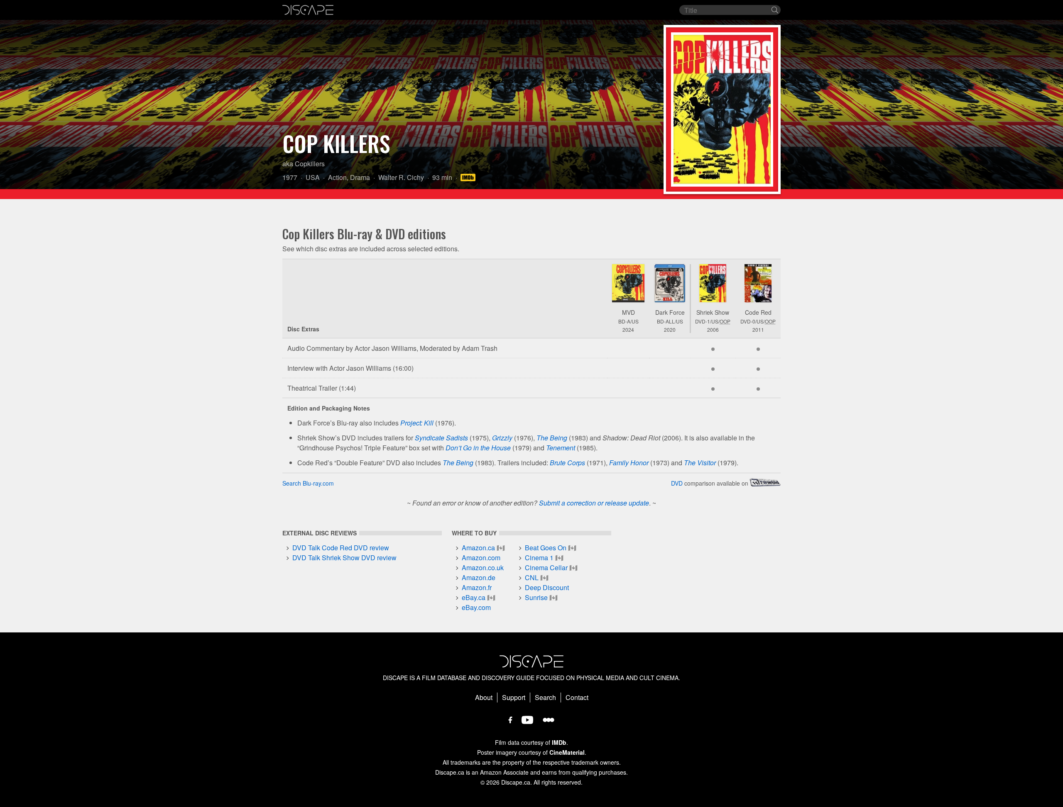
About (483, 697)
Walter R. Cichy (401, 177)
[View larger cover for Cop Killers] (628, 283)
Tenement (560, 447)
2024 (628, 329)
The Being (551, 437)
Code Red (758, 312)
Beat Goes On (545, 547)
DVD (677, 483)
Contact (577, 697)
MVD (628, 312)
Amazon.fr (477, 587)
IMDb (559, 742)
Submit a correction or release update (594, 503)
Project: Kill (417, 423)
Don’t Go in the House (478, 447)
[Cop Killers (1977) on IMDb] (469, 177)
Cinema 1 (539, 557)
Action (337, 177)
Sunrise (536, 597)
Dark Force (670, 312)
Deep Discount (547, 587)
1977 (289, 177)
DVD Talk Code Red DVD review (340, 547)
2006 (713, 329)
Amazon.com (481, 557)
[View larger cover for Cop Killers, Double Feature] (758, 283)
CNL (532, 577)
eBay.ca (473, 597)
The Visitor (700, 462)
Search (545, 697)
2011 (758, 329)
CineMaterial (567, 752)
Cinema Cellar (546, 567)
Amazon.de (478, 577)
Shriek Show (712, 312)
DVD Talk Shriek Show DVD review (344, 557)
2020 (670, 329)
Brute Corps (567, 462)
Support (513, 697)
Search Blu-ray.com (308, 483)
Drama (360, 177)
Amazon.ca (478, 547)
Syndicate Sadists (441, 437)
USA (313, 177)
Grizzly (502, 437)
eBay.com (476, 607)
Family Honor (629, 462)
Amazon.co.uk (483, 567)
